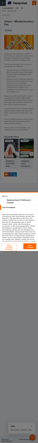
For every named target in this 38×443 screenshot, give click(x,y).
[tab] (19, 207)
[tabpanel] (19, 235)
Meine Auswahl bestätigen (9, 247)
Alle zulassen (30, 246)
